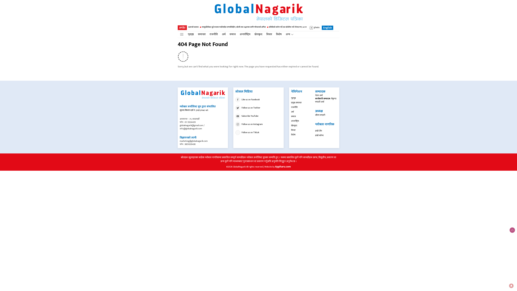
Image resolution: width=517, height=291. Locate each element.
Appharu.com (283, 166)
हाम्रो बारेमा (319, 135)
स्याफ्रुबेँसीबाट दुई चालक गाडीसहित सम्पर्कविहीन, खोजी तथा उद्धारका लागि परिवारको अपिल (222, 27)
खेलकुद (258, 34)
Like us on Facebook (251, 99)
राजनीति (214, 34)
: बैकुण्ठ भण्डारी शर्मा (325, 100)
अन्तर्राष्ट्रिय (245, 34)
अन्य (288, 34)
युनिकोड (316, 28)
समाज (233, 34)
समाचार (202, 34)
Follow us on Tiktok (250, 132)
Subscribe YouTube (250, 116)
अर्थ (224, 34)
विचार (269, 34)
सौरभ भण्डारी (320, 115)
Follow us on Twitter (251, 108)
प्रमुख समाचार (296, 103)
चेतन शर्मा (319, 95)
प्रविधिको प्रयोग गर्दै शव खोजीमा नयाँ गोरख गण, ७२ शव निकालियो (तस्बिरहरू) (284, 27)
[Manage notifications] (511, 286)
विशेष (279, 34)
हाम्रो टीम (318, 131)
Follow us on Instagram (252, 124)
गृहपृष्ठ (191, 34)
